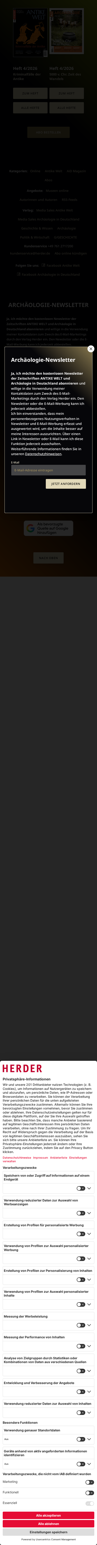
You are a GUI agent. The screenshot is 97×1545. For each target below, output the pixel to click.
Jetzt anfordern (65, 484)
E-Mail (15, 462)
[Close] (90, 348)
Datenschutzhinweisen (43, 454)
